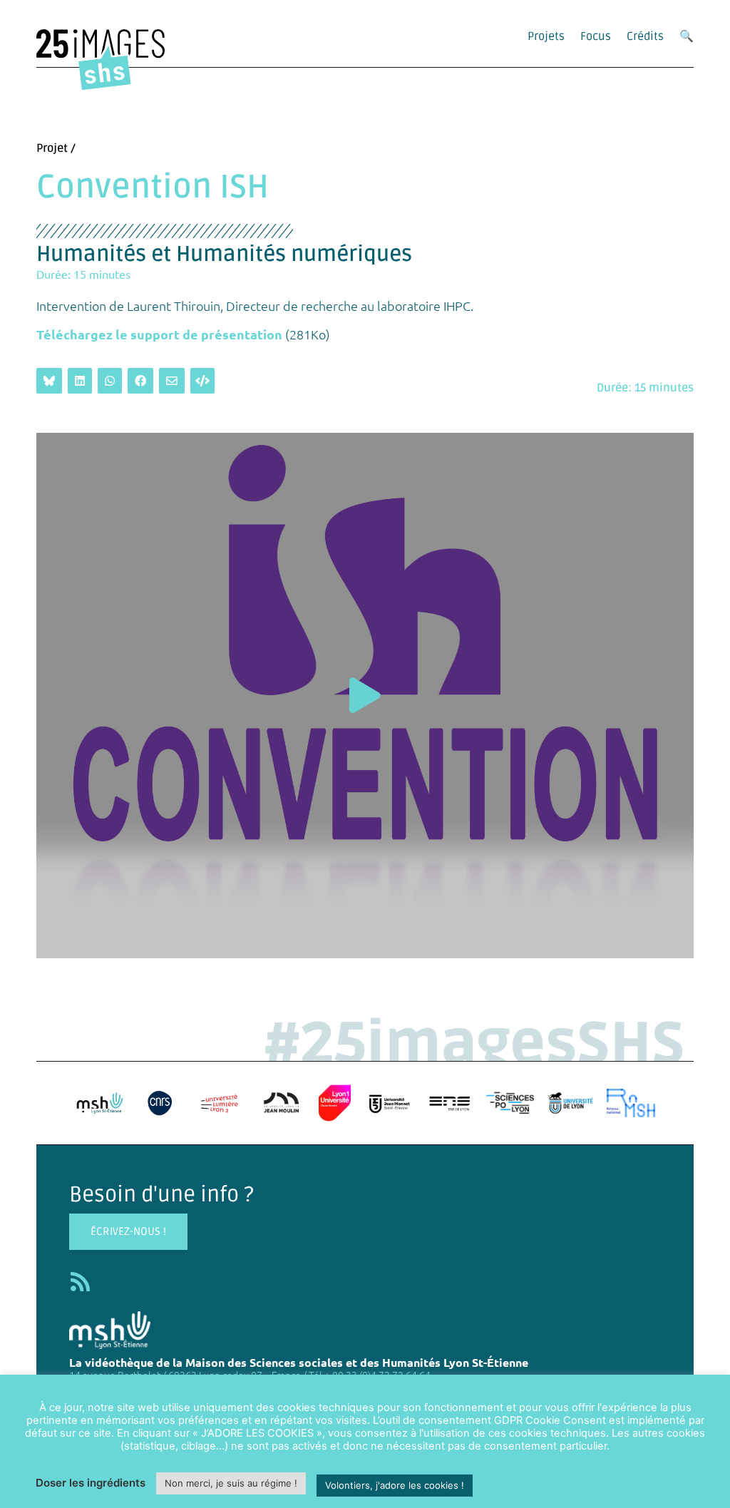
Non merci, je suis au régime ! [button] (231, 1483)
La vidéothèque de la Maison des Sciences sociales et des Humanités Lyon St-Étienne (298, 1362)
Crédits (645, 36)
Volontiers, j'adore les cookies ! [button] (394, 1485)
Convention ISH (152, 187)
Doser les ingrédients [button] (90, 1482)
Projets (546, 36)
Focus (595, 36)
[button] (365, 695)
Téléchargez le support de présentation (159, 334)
